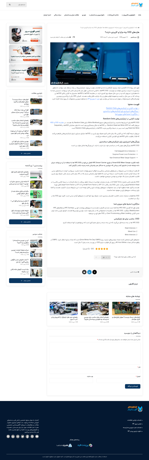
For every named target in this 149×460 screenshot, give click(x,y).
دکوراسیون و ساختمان (97, 15)
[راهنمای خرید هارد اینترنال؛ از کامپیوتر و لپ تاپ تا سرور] (64, 308)
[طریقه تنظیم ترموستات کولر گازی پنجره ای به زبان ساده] (36, 214)
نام (139, 367)
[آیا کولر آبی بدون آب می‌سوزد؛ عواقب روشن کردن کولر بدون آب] (36, 133)
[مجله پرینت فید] (84, 446)
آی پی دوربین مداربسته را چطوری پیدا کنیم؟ (21, 241)
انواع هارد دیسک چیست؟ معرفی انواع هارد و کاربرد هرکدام (126, 318)
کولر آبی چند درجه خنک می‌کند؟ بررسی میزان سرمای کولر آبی (20, 112)
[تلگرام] (18, 437)
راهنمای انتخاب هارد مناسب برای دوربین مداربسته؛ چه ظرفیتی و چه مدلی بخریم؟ (96, 318)
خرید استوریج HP (93, 99)
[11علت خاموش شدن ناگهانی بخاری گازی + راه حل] (36, 263)
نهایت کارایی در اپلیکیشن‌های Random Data (122, 108)
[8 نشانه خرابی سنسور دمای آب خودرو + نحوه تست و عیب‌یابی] (36, 185)
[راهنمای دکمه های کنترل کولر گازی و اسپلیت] (36, 175)
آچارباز (46, 457)
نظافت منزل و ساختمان (71, 15)
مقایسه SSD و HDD (57, 122)
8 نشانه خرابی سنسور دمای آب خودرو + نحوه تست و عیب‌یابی (19, 183)
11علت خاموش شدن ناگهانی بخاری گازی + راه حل (20, 261)
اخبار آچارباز (47, 15)
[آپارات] (32, 437)
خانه (139, 15)
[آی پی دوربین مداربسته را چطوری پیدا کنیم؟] (36, 243)
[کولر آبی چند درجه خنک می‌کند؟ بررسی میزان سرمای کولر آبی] (36, 112)
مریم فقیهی (133, 283)
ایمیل (138, 376)
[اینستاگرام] (8, 437)
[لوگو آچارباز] (137, 5)
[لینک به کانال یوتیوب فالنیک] (37, 437)
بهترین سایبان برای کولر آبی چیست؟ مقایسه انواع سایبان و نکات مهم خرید (19, 143)
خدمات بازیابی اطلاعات (134, 420)
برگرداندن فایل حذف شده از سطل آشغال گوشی (20, 192)
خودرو (84, 15)
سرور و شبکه (118, 28)
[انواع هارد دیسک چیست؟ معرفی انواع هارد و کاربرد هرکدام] (126, 308)
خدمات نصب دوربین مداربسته (132, 427)
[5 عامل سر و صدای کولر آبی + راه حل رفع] (36, 204)
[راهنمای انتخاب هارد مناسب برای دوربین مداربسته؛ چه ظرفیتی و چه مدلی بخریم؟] (95, 308)
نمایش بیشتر (27, 153)
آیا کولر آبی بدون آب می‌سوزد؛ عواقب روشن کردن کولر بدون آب (19, 133)
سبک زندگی (57, 15)
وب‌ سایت (90, 376)
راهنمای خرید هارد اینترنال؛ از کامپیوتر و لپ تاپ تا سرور (64, 318)
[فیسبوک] (27, 437)
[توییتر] (22, 437)
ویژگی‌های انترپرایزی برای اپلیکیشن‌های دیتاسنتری (120, 111)
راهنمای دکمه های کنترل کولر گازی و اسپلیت (20, 173)
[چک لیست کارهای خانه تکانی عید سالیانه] (36, 272)
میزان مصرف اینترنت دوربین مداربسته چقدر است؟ (20, 251)
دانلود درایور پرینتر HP (134, 431)
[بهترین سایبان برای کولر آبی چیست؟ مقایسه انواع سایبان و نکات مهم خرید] (36, 143)
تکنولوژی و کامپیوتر (129, 15)
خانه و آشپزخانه (114, 15)
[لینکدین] (13, 437)
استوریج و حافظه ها (108, 28)
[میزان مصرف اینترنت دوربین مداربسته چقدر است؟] (36, 253)
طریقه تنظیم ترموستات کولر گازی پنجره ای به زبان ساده (20, 212)
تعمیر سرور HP (136, 424)
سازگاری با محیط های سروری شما (126, 114)
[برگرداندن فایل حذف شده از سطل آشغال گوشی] (36, 194)
